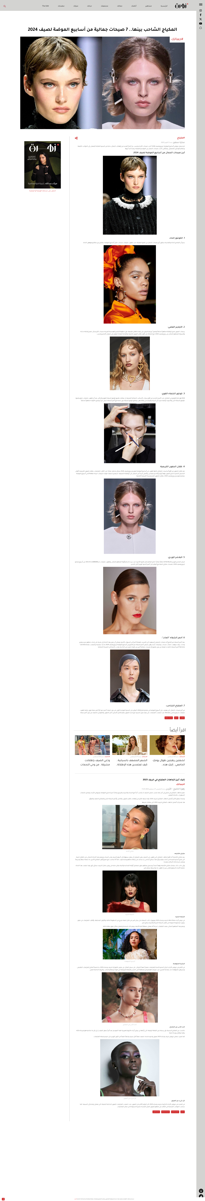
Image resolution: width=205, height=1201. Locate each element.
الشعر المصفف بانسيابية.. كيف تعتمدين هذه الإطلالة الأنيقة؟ (131, 763)
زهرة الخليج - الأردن (175, 789)
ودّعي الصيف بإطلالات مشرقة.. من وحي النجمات (95, 762)
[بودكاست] (201, 1191)
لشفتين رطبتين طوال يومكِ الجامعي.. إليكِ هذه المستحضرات (169, 763)
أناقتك (133, 6)
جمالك (119, 6)
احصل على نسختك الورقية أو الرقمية (42, 191)
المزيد (75, 1199)
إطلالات (182, 717)
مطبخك (61, 6)
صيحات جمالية (168, 717)
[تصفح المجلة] (201, 1196)
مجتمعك (104, 6)
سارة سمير (179, 142)
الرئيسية (164, 6)
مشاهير (148, 6)
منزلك (75, 6)
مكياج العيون (156, 1111)
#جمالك (182, 757)
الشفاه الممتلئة (165, 1111)
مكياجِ (182, 1111)
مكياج (176, 717)
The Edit (45, 6)
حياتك (89, 6)
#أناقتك (107, 757)
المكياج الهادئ (175, 1111)
